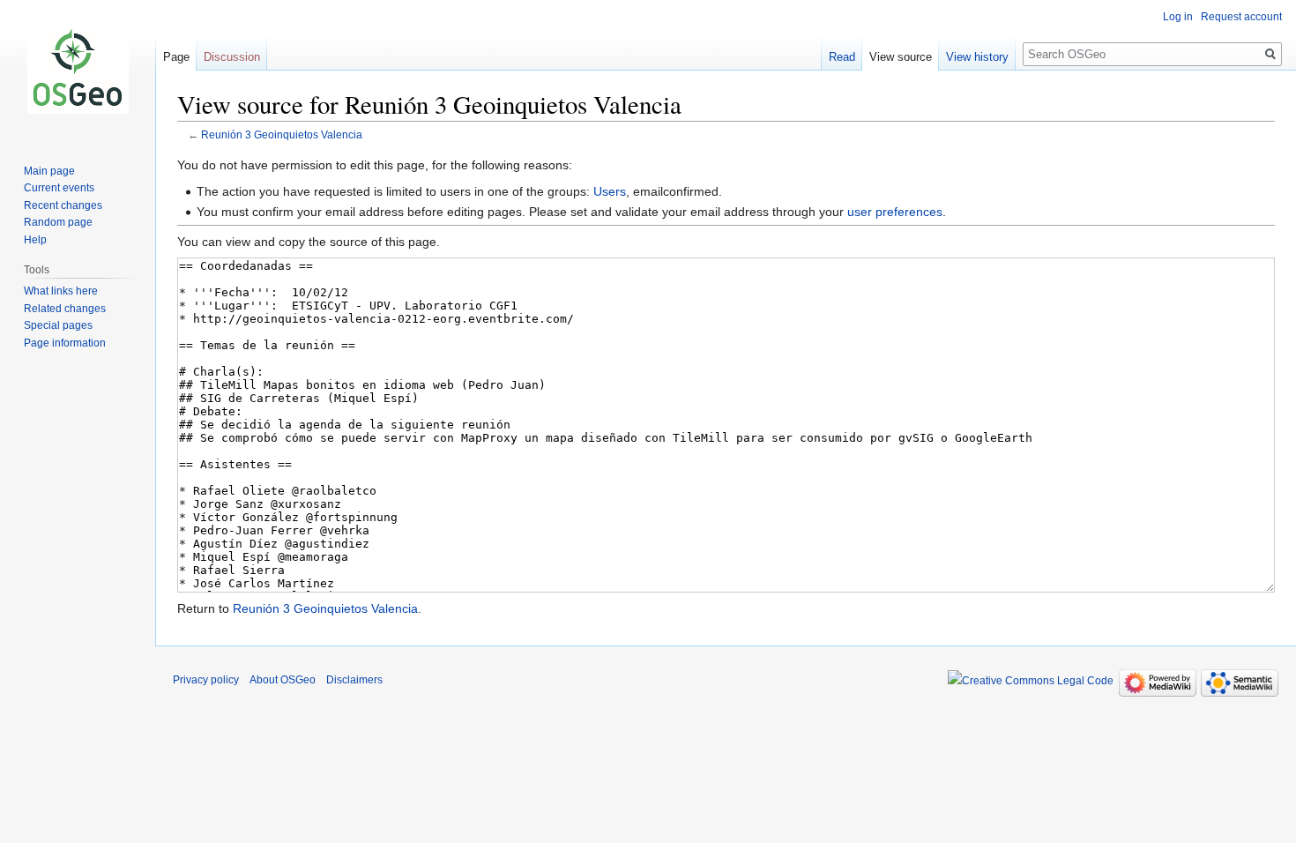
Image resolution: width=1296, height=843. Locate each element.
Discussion (232, 56)
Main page (49, 171)
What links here (61, 291)
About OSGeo (283, 680)
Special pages (58, 325)
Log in (1178, 17)
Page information (65, 343)
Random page (58, 222)
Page (176, 56)
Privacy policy (206, 680)
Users (609, 191)
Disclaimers (354, 680)
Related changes (65, 308)
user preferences (894, 212)
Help (35, 240)
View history (977, 56)
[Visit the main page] (77, 70)
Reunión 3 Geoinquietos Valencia (281, 134)
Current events (59, 188)
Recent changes (63, 205)
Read (842, 56)
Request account (1241, 17)
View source (900, 56)
